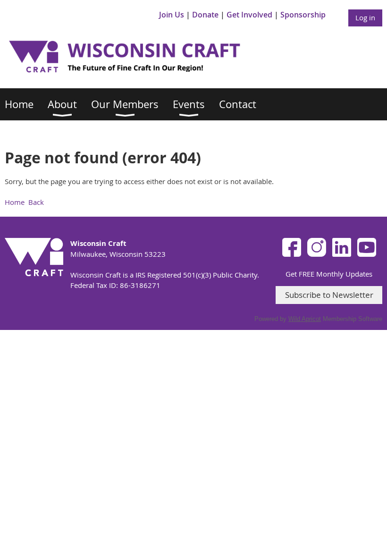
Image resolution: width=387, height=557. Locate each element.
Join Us (171, 14)
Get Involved (249, 14)
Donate (205, 14)
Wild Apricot (304, 318)
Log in (365, 17)
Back (36, 202)
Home (15, 202)
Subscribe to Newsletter (329, 294)
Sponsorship (303, 14)
